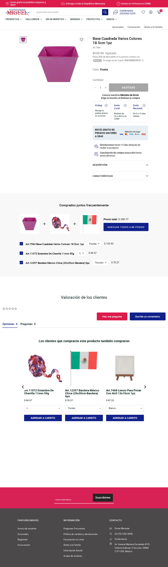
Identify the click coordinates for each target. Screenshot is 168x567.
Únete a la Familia (72, 545)
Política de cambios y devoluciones (80, 534)
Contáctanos (121, 539)
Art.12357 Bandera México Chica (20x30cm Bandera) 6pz (58, 262)
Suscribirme (102, 497)
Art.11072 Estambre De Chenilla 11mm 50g (50, 253)
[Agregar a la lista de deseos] (81, 39)
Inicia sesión (24, 545)
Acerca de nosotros (27, 528)
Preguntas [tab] (26, 324)
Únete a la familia (153, 27)
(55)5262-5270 (127, 13)
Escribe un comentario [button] (147, 316)
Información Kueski (73, 550)
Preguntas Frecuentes (74, 528)
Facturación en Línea (73, 539)
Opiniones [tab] (8, 324)
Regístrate (23, 539)
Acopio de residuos (72, 556)
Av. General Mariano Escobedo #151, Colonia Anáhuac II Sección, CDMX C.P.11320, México (132, 548)
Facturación (134, 27)
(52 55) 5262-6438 (123, 533)
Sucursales (118, 27)
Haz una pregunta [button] (112, 316)
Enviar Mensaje (122, 528)
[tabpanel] (58, 64)
